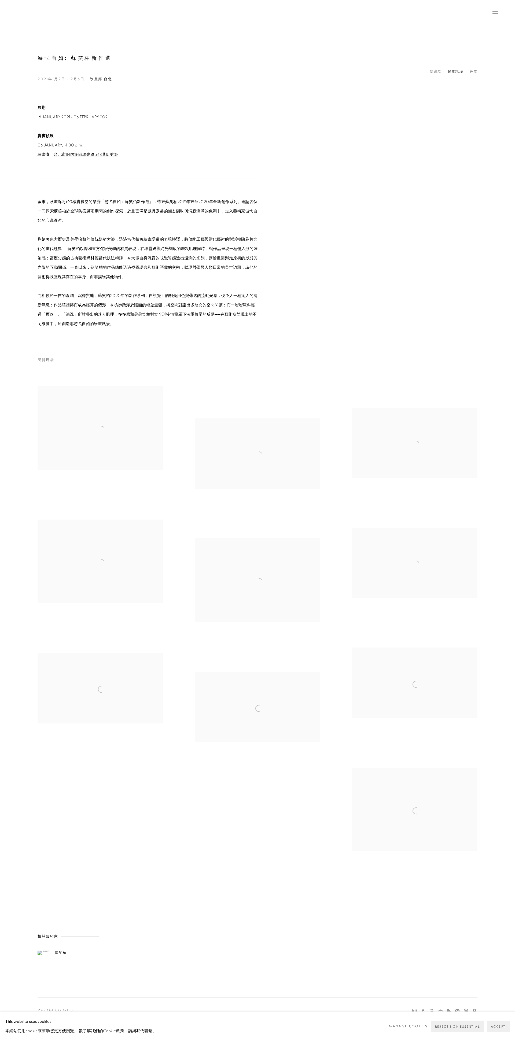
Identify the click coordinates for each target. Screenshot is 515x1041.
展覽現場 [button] (456, 71)
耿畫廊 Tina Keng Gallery (24, 14)
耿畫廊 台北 (101, 79)
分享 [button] (473, 71)
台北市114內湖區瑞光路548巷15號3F (86, 155)
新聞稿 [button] (435, 71)
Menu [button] (495, 14)
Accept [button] (498, 1026)
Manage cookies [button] (55, 1010)
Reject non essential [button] (457, 1026)
